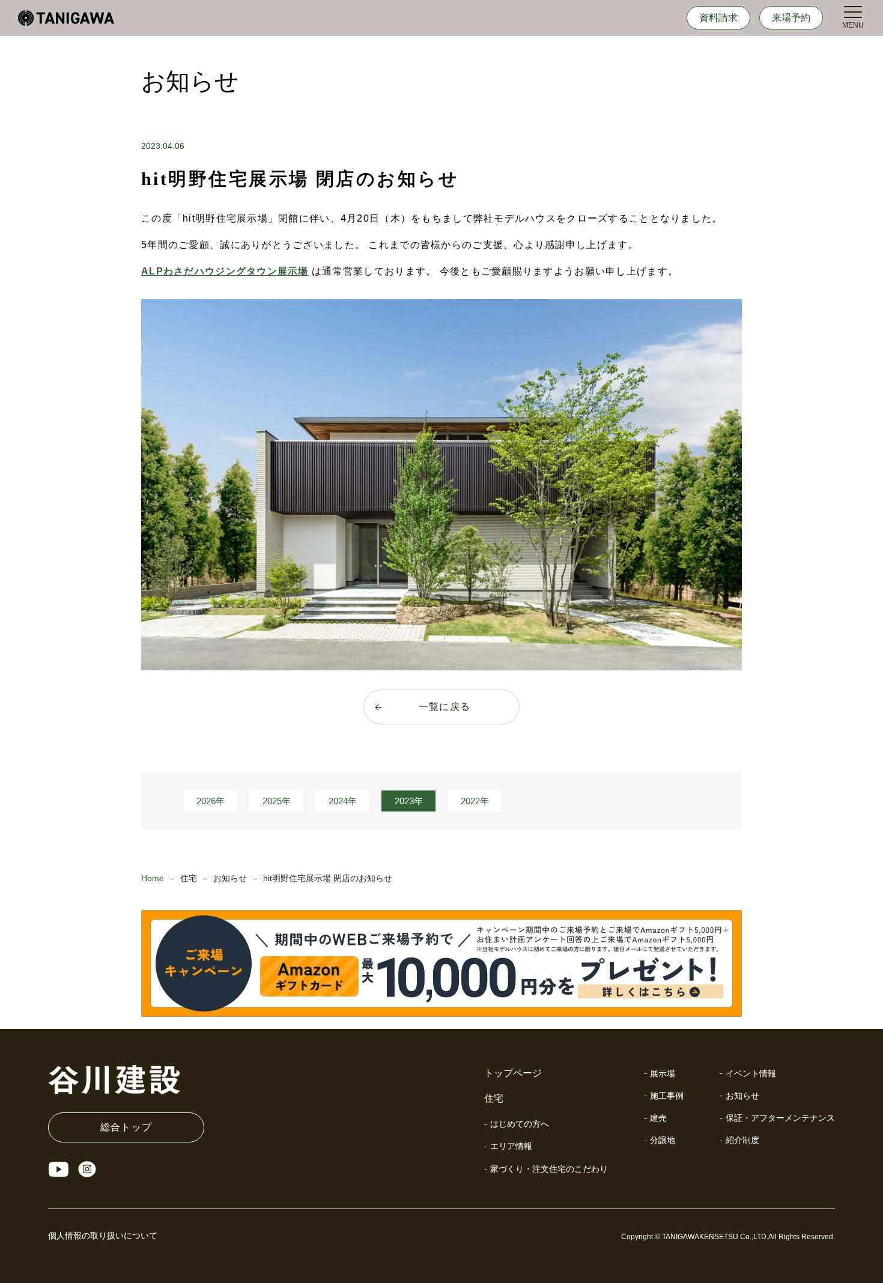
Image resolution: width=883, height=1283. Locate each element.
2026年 (210, 801)
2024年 (343, 801)
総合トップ (126, 1127)
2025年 (276, 801)
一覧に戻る (444, 707)
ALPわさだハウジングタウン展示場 (225, 271)
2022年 (475, 801)
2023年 (409, 801)
